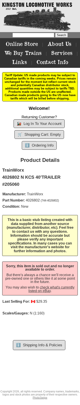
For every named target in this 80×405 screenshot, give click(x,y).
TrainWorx (35, 194)
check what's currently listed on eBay (51, 289)
